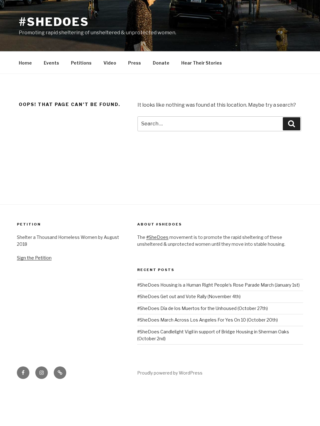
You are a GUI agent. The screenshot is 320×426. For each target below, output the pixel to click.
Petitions (81, 62)
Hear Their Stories (201, 62)
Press (134, 62)
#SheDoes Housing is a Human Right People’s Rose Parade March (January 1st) (218, 285)
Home (25, 62)
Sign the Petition (34, 257)
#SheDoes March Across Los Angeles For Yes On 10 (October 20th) (207, 319)
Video (109, 62)
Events (51, 62)
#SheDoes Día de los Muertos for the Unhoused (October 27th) (202, 308)
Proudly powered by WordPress (169, 372)
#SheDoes (54, 22)
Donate (161, 62)
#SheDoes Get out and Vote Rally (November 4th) (189, 296)
